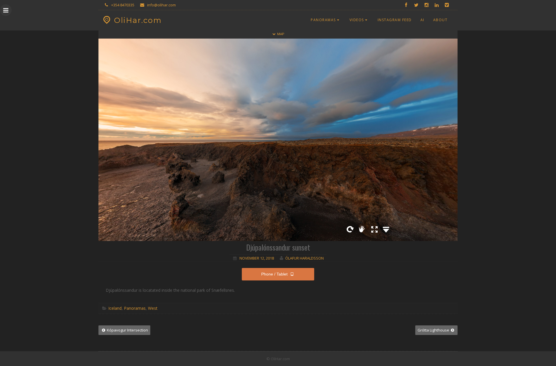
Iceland (115, 308)
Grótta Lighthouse (434, 330)
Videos (357, 19)
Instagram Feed (395, 19)
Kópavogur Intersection (127, 330)
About (440, 19)
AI (422, 19)
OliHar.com (138, 20)
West (153, 308)
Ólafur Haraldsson (304, 258)
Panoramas (323, 19)
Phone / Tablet (274, 274)
